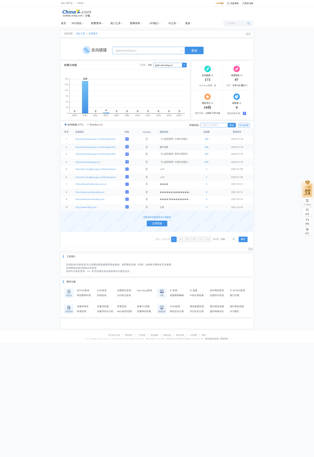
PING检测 (175, 306)
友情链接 (154, 335)
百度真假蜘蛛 (177, 295)
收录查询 (81, 311)
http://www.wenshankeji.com (89, 192)
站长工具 (80, 33)
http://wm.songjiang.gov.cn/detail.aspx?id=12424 (99, 169)
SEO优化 (77, 23)
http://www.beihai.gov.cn (87, 162)
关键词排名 (83, 306)
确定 (243, 239)
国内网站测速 (217, 306)
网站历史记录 (177, 311)
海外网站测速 (237, 306)
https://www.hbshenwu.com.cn (90, 184)
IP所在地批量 (197, 295)
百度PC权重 (143, 306)
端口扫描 (234, 295)
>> (208, 239)
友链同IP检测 (217, 295)
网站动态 (167, 335)
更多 (187, 23)
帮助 (204, 335)
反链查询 (93, 33)
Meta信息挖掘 (124, 311)
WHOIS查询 (83, 290)
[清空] (182, 50)
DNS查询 (102, 290)
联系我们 (129, 335)
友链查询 (101, 295)
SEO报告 (234, 311)
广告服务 (141, 335)
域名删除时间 (84, 295)
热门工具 (115, 23)
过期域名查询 (124, 290)
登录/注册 (249, 3)
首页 (63, 23)
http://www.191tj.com (85, 207)
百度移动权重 (144, 311)
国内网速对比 (217, 311)
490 (206, 139)
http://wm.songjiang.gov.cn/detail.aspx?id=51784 (99, 177)
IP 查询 (173, 290)
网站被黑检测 (197, 306)
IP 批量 (193, 290)
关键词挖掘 (103, 306)
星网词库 (135, 23)
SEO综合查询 (124, 295)
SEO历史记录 (197, 311)
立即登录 (157, 223)
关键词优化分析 (105, 311)
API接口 (154, 23)
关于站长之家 (114, 335)
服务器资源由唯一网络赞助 (216, 339)
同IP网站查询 (217, 290)
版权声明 (180, 335)
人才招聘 (193, 335)
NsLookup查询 (144, 290)
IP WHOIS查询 (237, 290)
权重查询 (96, 23)
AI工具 (172, 23)
